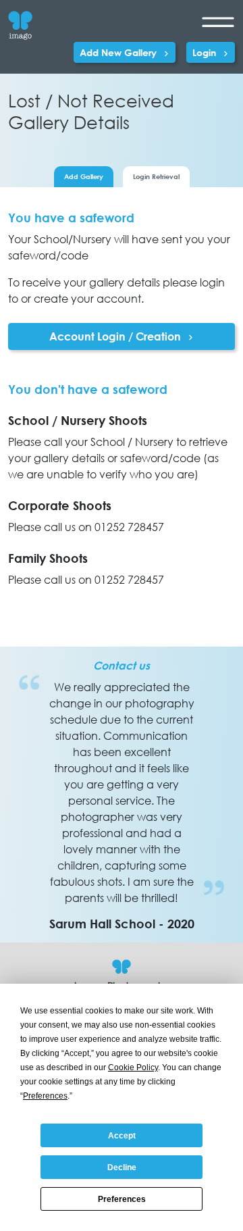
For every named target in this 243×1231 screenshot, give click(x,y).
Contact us (121, 665)
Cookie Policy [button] (133, 1067)
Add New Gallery (119, 52)
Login (205, 52)
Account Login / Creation (116, 336)
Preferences (122, 1199)
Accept (122, 1135)
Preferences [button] (45, 1096)
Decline (121, 1167)
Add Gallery (83, 176)
